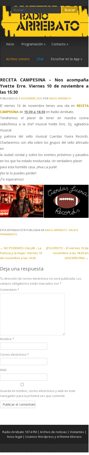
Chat (40, 59)
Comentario (9, 289)
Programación (33, 44)
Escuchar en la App (66, 59)
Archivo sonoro (18, 59)
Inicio (10, 44)
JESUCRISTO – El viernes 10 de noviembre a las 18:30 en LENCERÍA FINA (67, 253)
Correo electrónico (14, 354)
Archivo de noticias (53, 432)
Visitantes (77, 432)
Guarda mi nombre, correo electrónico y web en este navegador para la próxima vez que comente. (37, 393)
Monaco (76, 436)
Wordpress (46, 436)
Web (3, 370)
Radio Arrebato (60, 98)
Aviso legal (14, 436)
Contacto (59, 44)
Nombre (7, 339)
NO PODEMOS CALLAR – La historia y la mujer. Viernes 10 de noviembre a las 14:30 (21, 253)
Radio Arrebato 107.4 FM (19, 432)
